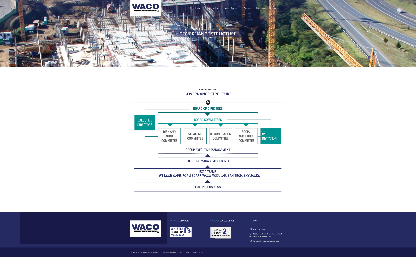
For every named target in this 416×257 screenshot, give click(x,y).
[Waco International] (145, 8)
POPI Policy (184, 252)
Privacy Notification (169, 252)
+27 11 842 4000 (259, 229)
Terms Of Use (198, 252)
